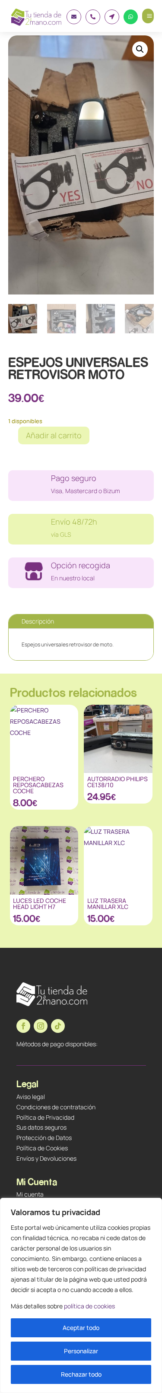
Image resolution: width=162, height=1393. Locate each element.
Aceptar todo (81, 1327)
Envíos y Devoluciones (46, 1158)
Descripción (38, 621)
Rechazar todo (81, 1374)
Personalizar (81, 1351)
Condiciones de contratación (55, 1107)
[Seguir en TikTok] (58, 1026)
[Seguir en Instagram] (41, 1026)
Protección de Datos (44, 1137)
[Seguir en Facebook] (23, 1026)
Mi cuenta (30, 1194)
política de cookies (89, 1306)
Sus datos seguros (41, 1127)
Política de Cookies (42, 1148)
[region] (81, 1295)
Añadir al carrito (54, 435)
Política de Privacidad (45, 1117)
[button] (140, 49)
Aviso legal (30, 1096)
